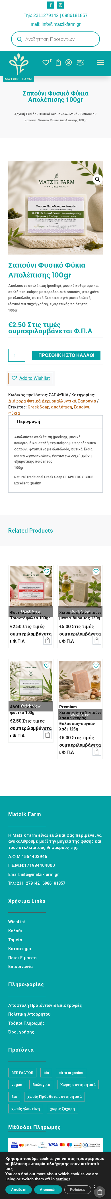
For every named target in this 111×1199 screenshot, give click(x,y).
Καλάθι (15, 930)
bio (46, 1073)
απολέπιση (61, 407)
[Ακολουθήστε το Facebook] (50, 5)
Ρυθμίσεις (77, 1189)
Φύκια (14, 413)
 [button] (47, 640)
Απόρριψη (48, 1189)
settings (63, 1179)
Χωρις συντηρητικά (78, 1085)
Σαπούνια (87, 114)
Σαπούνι (81, 407)
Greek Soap (38, 407)
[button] (97, 179)
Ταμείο (15, 939)
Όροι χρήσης (21, 1032)
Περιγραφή (28, 421)
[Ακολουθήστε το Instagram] (60, 5)
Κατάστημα (19, 948)
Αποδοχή (18, 1189)
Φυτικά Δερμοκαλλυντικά (58, 114)
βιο (14, 1096)
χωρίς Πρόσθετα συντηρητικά (54, 1096)
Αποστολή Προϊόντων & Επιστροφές (45, 1005)
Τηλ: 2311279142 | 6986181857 (56, 15)
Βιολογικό (41, 1085)
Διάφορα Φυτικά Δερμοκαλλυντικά (42, 401)
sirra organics (71, 1073)
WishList (16, 921)
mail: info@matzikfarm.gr (56, 24)
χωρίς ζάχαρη (62, 1109)
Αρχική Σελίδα (25, 114)
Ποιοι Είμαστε (22, 957)
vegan (16, 1085)
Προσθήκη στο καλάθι (66, 355)
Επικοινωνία (20, 966)
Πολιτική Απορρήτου (29, 1014)
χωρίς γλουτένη (25, 1109)
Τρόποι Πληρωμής (26, 1023)
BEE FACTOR (22, 1073)
